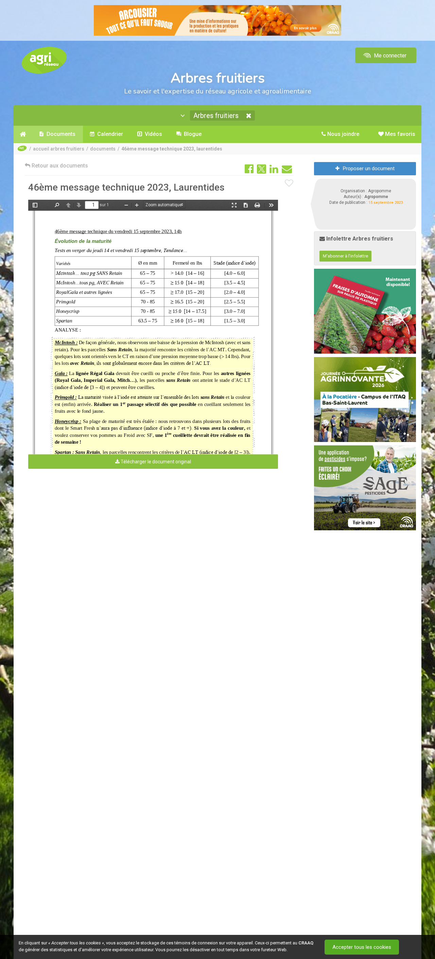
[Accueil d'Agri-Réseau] (44, 60)
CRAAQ (305, 942)
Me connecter (389, 55)
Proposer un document (369, 168)
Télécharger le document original (155, 461)
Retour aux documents (59, 165)
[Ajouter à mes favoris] (289, 183)
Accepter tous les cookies (361, 947)
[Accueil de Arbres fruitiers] (23, 134)
